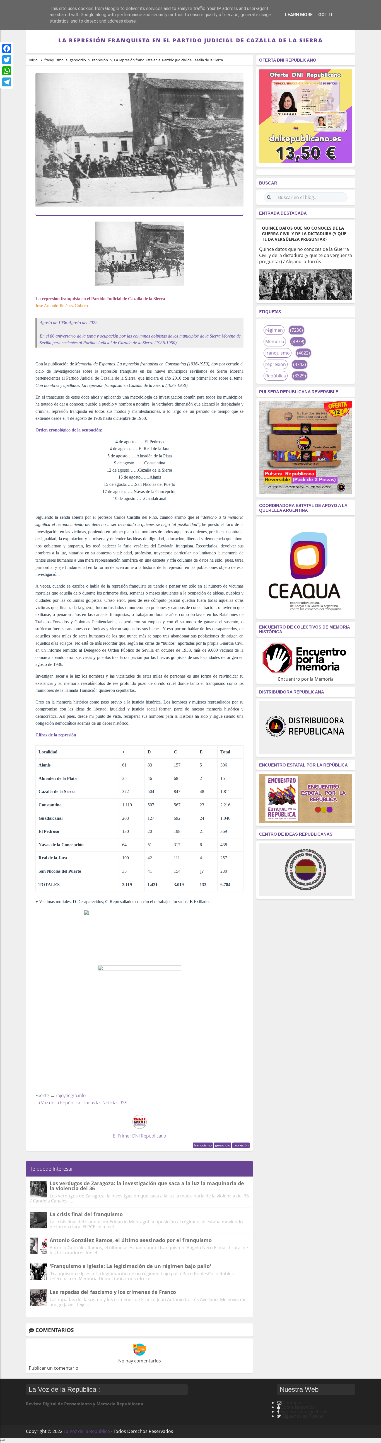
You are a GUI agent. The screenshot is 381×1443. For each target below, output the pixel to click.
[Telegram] (6, 82)
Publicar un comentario (53, 1368)
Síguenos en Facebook (304, 1411)
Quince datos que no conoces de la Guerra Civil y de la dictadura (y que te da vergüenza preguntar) (304, 233)
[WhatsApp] (6, 70)
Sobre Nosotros (298, 1407)
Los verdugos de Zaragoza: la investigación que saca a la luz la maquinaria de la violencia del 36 (147, 1186)
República (275, 376)
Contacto (292, 1403)
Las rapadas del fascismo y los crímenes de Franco (113, 1292)
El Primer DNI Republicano (139, 1136)
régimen (274, 330)
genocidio (222, 1145)
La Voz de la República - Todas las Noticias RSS (81, 1103)
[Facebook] (6, 48)
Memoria (274, 341)
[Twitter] (6, 59)
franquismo (203, 1145)
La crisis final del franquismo (86, 1214)
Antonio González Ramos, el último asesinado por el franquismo (131, 1240)
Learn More (299, 14)
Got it (325, 14)
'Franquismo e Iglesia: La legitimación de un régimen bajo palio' (130, 1266)
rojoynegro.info (71, 1095)
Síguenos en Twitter (303, 1416)
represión (241, 1145)
